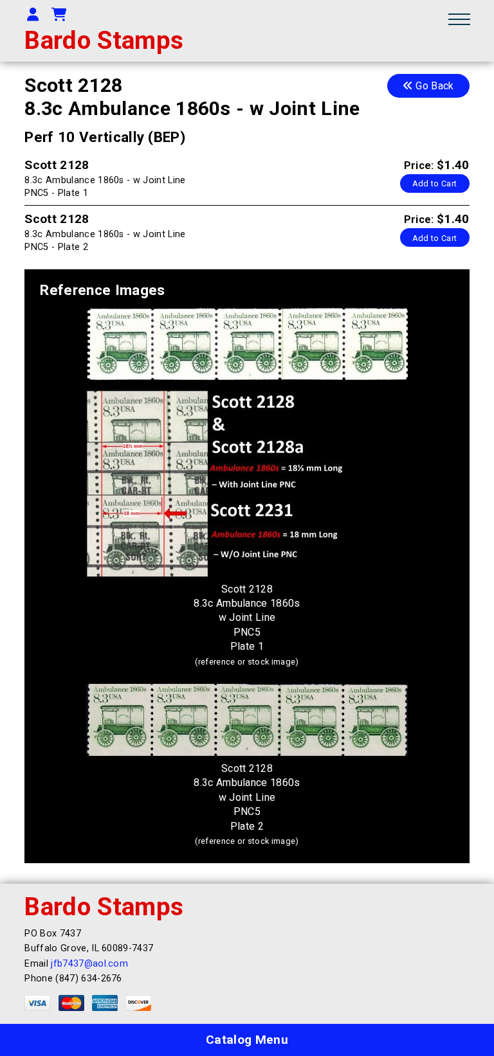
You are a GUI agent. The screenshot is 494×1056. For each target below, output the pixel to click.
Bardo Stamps (103, 40)
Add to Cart (434, 183)
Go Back (433, 86)
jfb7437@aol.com (89, 963)
